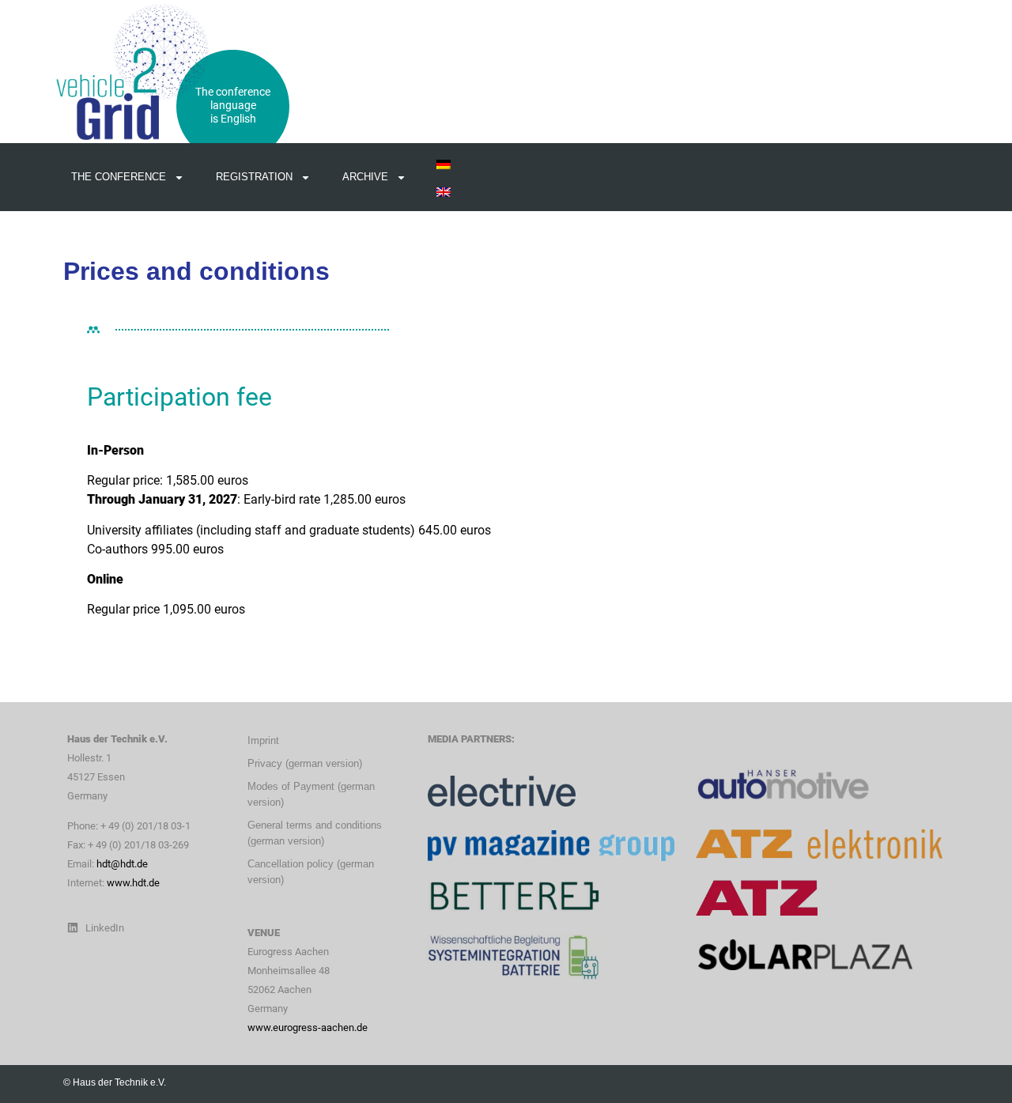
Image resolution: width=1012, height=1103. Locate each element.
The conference (118, 177)
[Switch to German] (444, 163)
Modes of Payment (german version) (311, 794)
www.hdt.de (133, 883)
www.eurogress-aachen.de (307, 1027)
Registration (254, 177)
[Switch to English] (444, 191)
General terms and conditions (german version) (314, 833)
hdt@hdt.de (122, 864)
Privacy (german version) (304, 763)
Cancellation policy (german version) (310, 872)
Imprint (263, 740)
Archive (365, 177)
